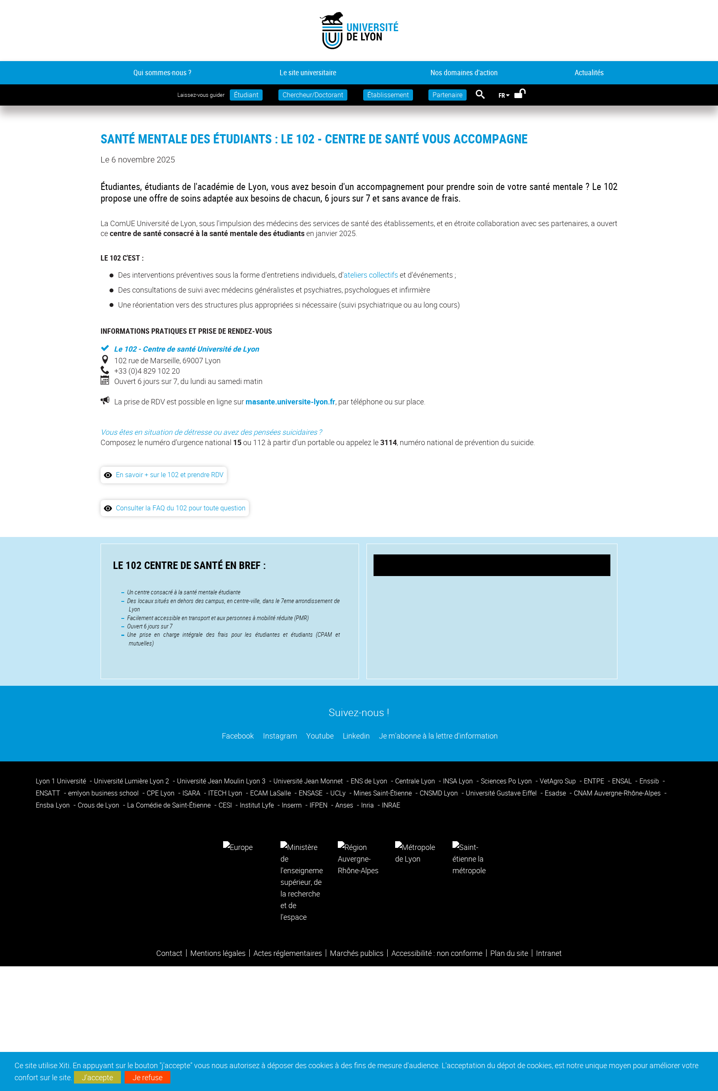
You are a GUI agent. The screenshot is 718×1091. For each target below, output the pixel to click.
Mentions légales (218, 953)
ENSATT (49, 793)
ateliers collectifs (371, 275)
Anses (345, 805)
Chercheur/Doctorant (313, 94)
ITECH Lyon (226, 793)
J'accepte (97, 1077)
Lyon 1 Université (62, 781)
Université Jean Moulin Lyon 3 (222, 781)
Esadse (556, 793)
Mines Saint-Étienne (383, 793)
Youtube (319, 736)
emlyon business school (104, 793)
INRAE (391, 805)
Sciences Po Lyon (507, 781)
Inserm (292, 805)
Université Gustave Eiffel (502, 793)
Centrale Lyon (416, 781)
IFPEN (319, 805)
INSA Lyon (459, 781)
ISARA (192, 793)
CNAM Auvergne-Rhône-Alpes (618, 793)
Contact (169, 953)
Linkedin (355, 736)
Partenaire (447, 94)
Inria (368, 805)
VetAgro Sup (559, 781)
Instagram (279, 736)
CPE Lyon (161, 793)
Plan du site (509, 953)
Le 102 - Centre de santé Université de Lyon (186, 349)
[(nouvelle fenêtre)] (302, 881)
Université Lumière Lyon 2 (132, 781)
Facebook (237, 736)
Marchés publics (357, 953)
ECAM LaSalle (271, 793)
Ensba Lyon (53, 805)
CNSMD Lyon (440, 793)
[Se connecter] (525, 95)
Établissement (388, 94)
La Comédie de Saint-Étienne (169, 805)
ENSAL (622, 781)
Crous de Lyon (99, 805)
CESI (226, 805)
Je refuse (147, 1077)
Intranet (549, 953)
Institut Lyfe (257, 805)
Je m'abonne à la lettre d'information (437, 736)
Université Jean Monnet (308, 781)
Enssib (650, 781)
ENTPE (595, 781)
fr (502, 95)
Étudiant (246, 94)
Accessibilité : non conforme (436, 953)
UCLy (338, 793)
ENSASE (311, 793)
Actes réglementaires (287, 953)
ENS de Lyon (370, 781)
